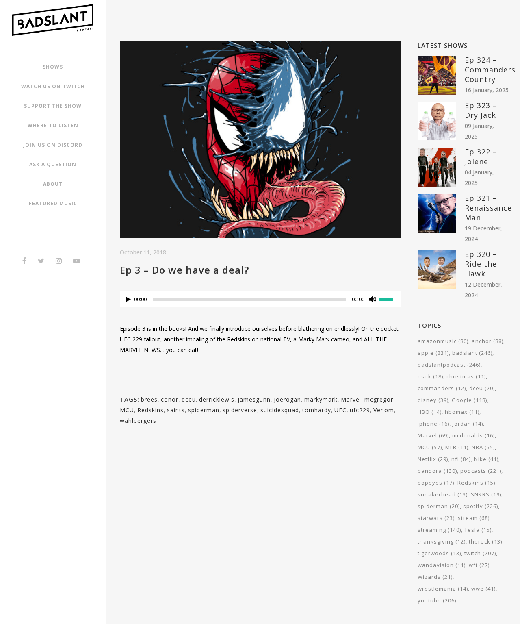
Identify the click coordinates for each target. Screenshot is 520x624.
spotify (480, 506)
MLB (456, 447)
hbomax (462, 411)
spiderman (203, 410)
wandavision (442, 565)
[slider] (390, 298)
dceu (189, 399)
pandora (437, 470)
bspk (430, 376)
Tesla (478, 529)
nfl (461, 459)
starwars (436, 518)
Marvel (351, 399)
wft (479, 565)
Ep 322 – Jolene (481, 156)
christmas (466, 376)
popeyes (436, 482)
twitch (480, 553)
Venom (383, 410)
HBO (430, 411)
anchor (487, 341)
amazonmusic (443, 341)
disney (433, 400)
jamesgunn (254, 399)
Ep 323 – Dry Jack (481, 110)
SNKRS (486, 494)
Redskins (150, 410)
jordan (468, 423)
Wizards (435, 577)
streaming (439, 529)
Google (469, 400)
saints (176, 410)
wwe (483, 588)
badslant (472, 353)
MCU (127, 410)
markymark (321, 399)
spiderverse (240, 410)
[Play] (128, 299)
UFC (340, 410)
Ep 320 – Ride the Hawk (481, 263)
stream (474, 518)
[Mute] (372, 299)
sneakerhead (443, 494)
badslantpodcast (449, 364)
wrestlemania (443, 588)
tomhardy (316, 410)
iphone (433, 423)
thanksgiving (442, 541)
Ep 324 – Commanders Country (490, 69)
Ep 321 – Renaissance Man (488, 207)
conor (169, 399)
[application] (260, 301)
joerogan (287, 399)
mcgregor (378, 399)
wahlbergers (138, 420)
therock (485, 541)
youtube (437, 600)
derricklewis (216, 399)
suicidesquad (279, 410)
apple (433, 353)
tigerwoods (439, 553)
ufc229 (360, 410)
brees (149, 399)
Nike (486, 459)
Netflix (433, 459)
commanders (442, 388)
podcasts (480, 470)
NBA (483, 447)
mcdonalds (473, 435)
